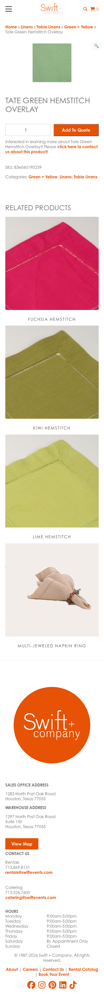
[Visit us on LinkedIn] (62, 985)
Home (11, 26)
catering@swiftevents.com (30, 897)
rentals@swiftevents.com (29, 872)
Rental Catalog (83, 969)
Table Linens (48, 26)
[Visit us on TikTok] (72, 985)
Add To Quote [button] (76, 130)
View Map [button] (21, 844)
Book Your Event (54, 974)
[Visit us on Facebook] (31, 985)
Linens (27, 26)
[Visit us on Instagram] (41, 985)
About (12, 969)
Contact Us (53, 969)
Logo (52, 9)
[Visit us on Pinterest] (52, 985)
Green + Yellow (78, 26)
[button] (85, 9)
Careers (30, 969)
